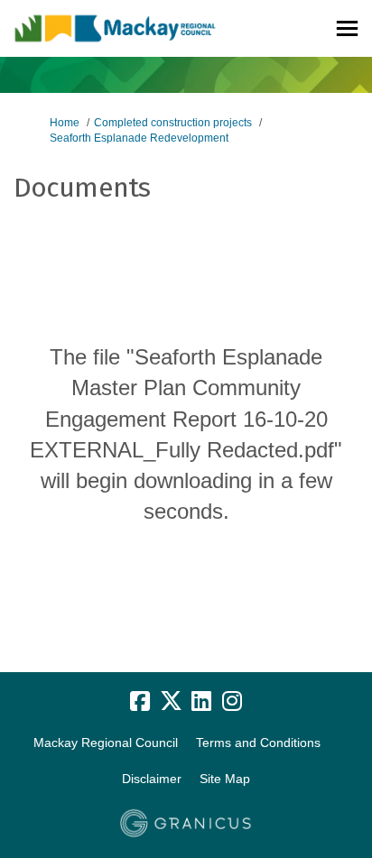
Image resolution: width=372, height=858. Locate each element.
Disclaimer (151, 778)
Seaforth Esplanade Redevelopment (139, 138)
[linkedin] (201, 701)
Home (64, 122)
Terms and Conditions (258, 742)
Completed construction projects (173, 122)
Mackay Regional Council (105, 742)
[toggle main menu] (347, 28)
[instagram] (232, 701)
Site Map (225, 778)
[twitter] (170, 701)
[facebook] (140, 701)
